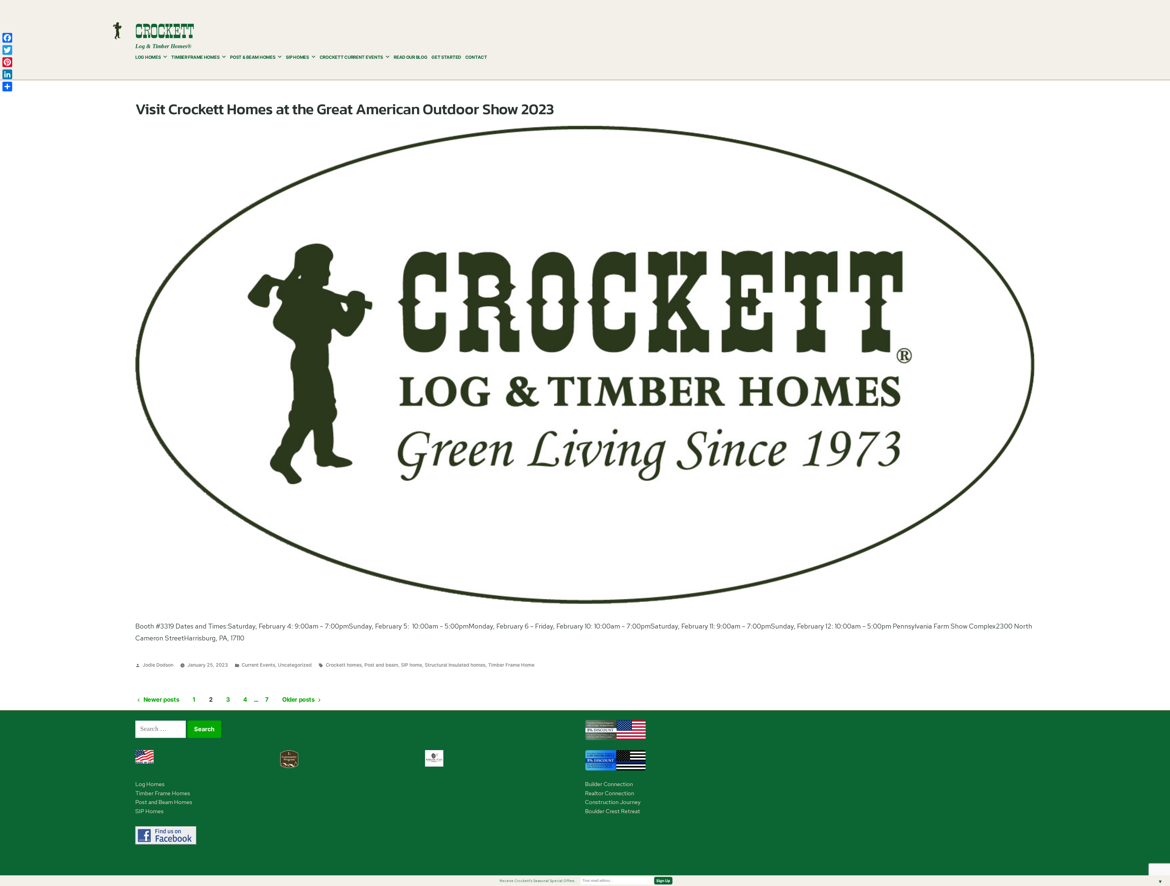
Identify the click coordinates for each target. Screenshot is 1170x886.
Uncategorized (295, 665)
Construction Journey (612, 802)
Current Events (258, 665)
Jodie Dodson (158, 665)
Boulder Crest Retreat (612, 811)
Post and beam (381, 665)
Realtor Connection (609, 793)
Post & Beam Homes (252, 57)
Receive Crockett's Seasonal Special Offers (537, 880)
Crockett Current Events (351, 57)
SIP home (411, 665)
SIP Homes (297, 57)
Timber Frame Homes (195, 57)
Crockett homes (344, 665)
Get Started (446, 57)
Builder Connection (609, 784)
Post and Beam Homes (163, 802)
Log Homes (148, 57)
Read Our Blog (410, 57)
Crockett (164, 31)
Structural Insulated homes (455, 665)
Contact (476, 57)
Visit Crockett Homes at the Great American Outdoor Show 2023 (344, 109)
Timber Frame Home (511, 665)
